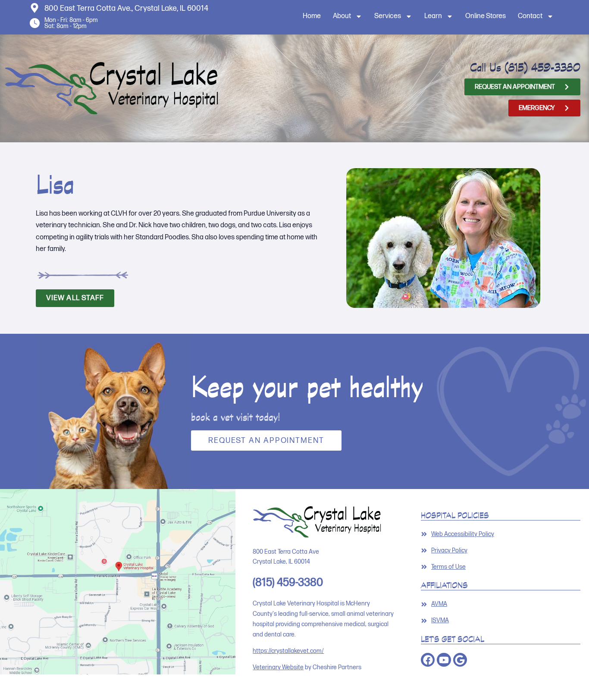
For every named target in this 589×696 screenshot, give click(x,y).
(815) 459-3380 (542, 67)
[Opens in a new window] (117, 581)
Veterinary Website (278, 667)
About (342, 16)
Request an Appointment (266, 440)
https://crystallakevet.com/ (288, 651)
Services (387, 16)
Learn (433, 16)
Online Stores (485, 16)
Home (312, 16)
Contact (530, 16)
